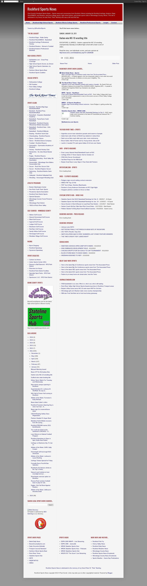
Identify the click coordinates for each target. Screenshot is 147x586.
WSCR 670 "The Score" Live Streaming (73, 553)
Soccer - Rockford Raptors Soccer (40, 169)
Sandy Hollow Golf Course (37, 231)
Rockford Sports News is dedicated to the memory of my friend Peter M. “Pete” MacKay (73, 568)
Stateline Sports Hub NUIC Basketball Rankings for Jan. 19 (79, 201)
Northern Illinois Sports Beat (38, 70)
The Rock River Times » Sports (72, 83)
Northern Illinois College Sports (66, 22)
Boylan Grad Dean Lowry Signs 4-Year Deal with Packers (79, 162)
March (33, 361)
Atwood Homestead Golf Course (39, 217)
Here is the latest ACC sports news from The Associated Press (81, 272)
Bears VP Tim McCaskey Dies (40, 372)
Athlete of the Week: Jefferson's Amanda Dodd (41, 490)
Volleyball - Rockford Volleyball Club (40, 175)
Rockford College (34, 89)
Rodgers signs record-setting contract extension (76, 104)
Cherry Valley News (99, 544)
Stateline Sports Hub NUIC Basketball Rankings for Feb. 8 (87, 112)
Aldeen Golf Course (35, 215)
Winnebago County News (101, 551)
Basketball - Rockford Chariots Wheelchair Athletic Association (39, 124)
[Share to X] (69, 58)
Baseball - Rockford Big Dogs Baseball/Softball (38, 107)
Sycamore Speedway (36, 250)
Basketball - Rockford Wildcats (38, 131)
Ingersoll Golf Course (36, 222)
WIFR (31, 558)
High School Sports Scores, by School (41, 64)
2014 (31, 342)
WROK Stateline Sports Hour (70, 546)
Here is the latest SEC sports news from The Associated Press (81, 269)
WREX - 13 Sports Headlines (71, 102)
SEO (45, 512)
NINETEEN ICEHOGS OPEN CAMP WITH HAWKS (77, 246)
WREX (31, 563)
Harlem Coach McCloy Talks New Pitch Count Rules (77, 206)
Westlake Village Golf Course (38, 236)
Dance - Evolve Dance (36, 138)
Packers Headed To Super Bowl (41, 418)
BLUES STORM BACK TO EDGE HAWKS (74, 253)
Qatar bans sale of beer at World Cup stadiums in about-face (80, 136)
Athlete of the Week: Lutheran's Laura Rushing (41, 457)
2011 (31, 351)
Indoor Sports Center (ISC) (37, 262)
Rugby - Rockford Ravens (37, 156)
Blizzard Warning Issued (38, 369)
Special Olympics (34, 196)
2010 (31, 495)
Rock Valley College (35, 86)
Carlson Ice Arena (35, 259)
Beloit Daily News (34, 541)
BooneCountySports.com (37, 544)
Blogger (110, 573)
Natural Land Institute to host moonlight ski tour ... (40, 473)
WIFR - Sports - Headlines (70, 93)
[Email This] (65, 58)
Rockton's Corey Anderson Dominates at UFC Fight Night (79, 187)
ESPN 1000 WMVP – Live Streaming (72, 541)
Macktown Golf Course (36, 226)
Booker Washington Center (37, 187)
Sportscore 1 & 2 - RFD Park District (40, 277)
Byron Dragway (34, 245)
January (34, 367)
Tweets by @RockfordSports (37, 28)
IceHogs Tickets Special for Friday (41, 460)
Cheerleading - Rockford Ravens (39, 136)
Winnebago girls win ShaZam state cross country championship (81, 291)
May (32, 356)
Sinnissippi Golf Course (36, 234)
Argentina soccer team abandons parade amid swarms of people (80, 84)
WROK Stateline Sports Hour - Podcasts (73, 548)
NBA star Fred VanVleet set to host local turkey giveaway (79, 293)
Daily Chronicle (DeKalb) (37, 546)
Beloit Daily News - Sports (70, 73)
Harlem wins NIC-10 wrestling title (41, 375)
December (34, 353)
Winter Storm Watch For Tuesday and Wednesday (41, 381)
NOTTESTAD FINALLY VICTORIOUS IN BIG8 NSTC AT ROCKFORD (83, 229)
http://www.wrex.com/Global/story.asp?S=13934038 (76, 52)
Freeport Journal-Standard (37, 548)
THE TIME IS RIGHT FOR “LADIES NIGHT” (75, 236)
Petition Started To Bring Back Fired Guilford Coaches (78, 208)
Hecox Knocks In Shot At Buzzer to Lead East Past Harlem (79, 204)
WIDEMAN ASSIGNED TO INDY (71, 255)
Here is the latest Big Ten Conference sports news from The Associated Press (85, 267)
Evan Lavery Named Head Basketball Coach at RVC (77, 94)
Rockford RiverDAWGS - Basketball (40, 40)
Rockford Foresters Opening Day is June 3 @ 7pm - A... (42, 405)
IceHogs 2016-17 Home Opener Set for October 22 (77, 155)
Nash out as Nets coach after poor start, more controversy (79, 138)
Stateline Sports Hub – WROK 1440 (73, 111)
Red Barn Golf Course (36, 229)
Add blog (30, 514)
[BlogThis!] (67, 58)
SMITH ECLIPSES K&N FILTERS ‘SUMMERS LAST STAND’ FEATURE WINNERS (87, 234)
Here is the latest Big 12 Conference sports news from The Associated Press (84, 74)
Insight (106, 22)
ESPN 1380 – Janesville (68, 544)
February (34, 364)
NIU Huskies (33, 84)
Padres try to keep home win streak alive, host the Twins (79, 274)
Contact (114, 22)
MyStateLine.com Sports (70, 122)
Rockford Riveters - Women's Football (41, 46)
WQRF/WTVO (33, 560)
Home (28, 22)
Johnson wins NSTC (67, 227)
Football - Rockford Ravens (38, 143)
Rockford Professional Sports (90, 22)
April (33, 358)
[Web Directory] (33, 510)
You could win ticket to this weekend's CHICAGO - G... (40, 430)
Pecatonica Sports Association (38, 192)
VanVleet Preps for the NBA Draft (71, 159)
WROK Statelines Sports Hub (70, 551)
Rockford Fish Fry (98, 541)
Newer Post (63, 63)
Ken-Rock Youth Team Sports (38, 189)
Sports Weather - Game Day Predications (106, 558)
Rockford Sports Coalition (37, 72)
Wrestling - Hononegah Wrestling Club (41, 177)
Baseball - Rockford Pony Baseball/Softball (37, 111)
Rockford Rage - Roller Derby (38, 37)
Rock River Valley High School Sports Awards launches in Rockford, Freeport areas (87, 286)
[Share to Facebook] (71, 58)
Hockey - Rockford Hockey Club (39, 149)
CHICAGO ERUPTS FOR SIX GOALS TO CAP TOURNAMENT (81, 250)
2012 (31, 348)
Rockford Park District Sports (38, 194)
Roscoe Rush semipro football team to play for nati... (40, 481)
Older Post (115, 63)
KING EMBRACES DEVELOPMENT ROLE (74, 248)
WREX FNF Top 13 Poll (68, 182)
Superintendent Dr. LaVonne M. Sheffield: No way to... (41, 389)
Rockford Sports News (42, 8)
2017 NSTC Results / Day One (71, 232)
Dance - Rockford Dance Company (40, 140)
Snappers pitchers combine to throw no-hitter (75, 190)
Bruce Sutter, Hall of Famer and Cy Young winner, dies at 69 (80, 140)
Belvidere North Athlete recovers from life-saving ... (41, 421)
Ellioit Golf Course (35, 219)
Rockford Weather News (100, 548)
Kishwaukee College (35, 82)
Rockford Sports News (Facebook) (103, 553)
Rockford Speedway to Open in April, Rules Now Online (41, 439)
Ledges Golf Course (35, 224)
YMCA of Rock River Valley (37, 205)
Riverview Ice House (35, 268)
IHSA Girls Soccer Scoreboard (70, 157)
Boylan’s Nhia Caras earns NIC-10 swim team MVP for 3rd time (81, 288)
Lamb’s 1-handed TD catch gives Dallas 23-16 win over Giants (81, 143)
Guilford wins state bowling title (40, 377)
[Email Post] (61, 57)
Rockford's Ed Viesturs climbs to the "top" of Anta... (41, 468)
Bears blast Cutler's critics (39, 402)
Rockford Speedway (35, 248)
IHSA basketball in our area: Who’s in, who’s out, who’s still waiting (82, 284)
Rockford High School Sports (43, 22)
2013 (31, 345)
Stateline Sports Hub (35, 556)
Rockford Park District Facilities (39, 271)
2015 (31, 340)
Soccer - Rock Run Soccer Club (39, 166)
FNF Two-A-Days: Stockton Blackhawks (73, 185)
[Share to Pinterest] (73, 58)
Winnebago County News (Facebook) (104, 556)
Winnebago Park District (36, 203)
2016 (31, 337)
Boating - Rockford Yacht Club (38, 133)
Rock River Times (34, 553)
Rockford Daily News (99, 546)
